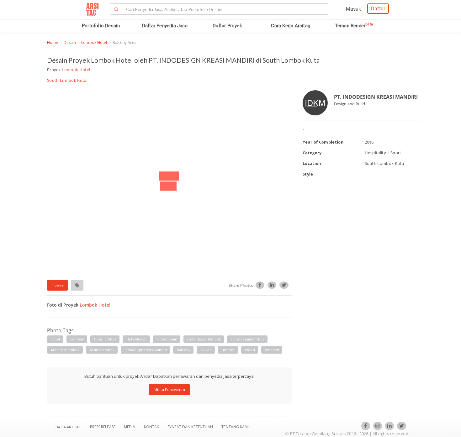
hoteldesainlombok (247, 339)
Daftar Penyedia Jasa (165, 26)
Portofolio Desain (101, 26)
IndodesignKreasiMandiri (146, 349)
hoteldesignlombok (204, 339)
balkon (206, 349)
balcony (183, 349)
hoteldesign (136, 339)
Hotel (55, 339)
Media (130, 426)
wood (250, 349)
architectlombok (65, 349)
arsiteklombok (102, 349)
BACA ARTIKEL (68, 426)
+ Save (57, 285)
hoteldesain (167, 339)
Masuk (353, 9)
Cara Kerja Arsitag (290, 26)
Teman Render (354, 26)
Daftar (378, 9)
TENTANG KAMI (235, 426)
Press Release (102, 426)
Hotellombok (105, 339)
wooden (272, 349)
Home (52, 42)
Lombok (77, 339)
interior (228, 349)
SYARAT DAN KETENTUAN (190, 426)
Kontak (152, 426)
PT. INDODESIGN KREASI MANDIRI (376, 96)
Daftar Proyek (227, 26)
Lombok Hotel (94, 42)
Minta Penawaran (169, 389)
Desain (70, 42)
